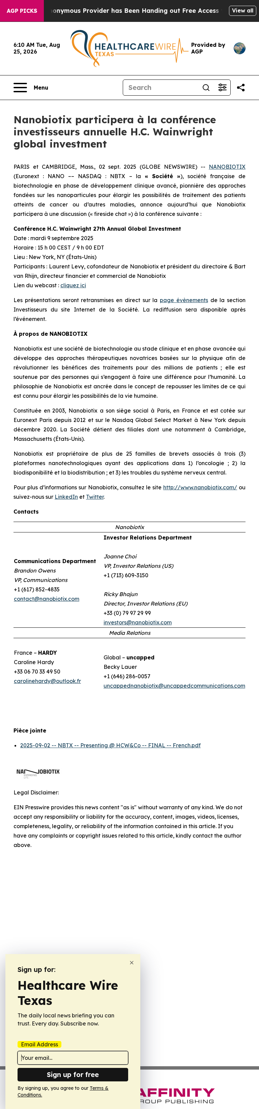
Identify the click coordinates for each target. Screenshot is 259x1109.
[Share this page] (241, 87)
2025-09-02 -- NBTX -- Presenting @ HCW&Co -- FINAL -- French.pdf (110, 745)
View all (242, 10)
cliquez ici (73, 285)
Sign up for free (73, 1074)
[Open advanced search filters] (222, 87)
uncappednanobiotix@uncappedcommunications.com (174, 685)
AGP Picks (22, 10)
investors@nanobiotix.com (138, 622)
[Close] (131, 962)
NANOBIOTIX (227, 166)
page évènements (184, 300)
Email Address (39, 1044)
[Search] (206, 87)
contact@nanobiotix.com (46, 598)
